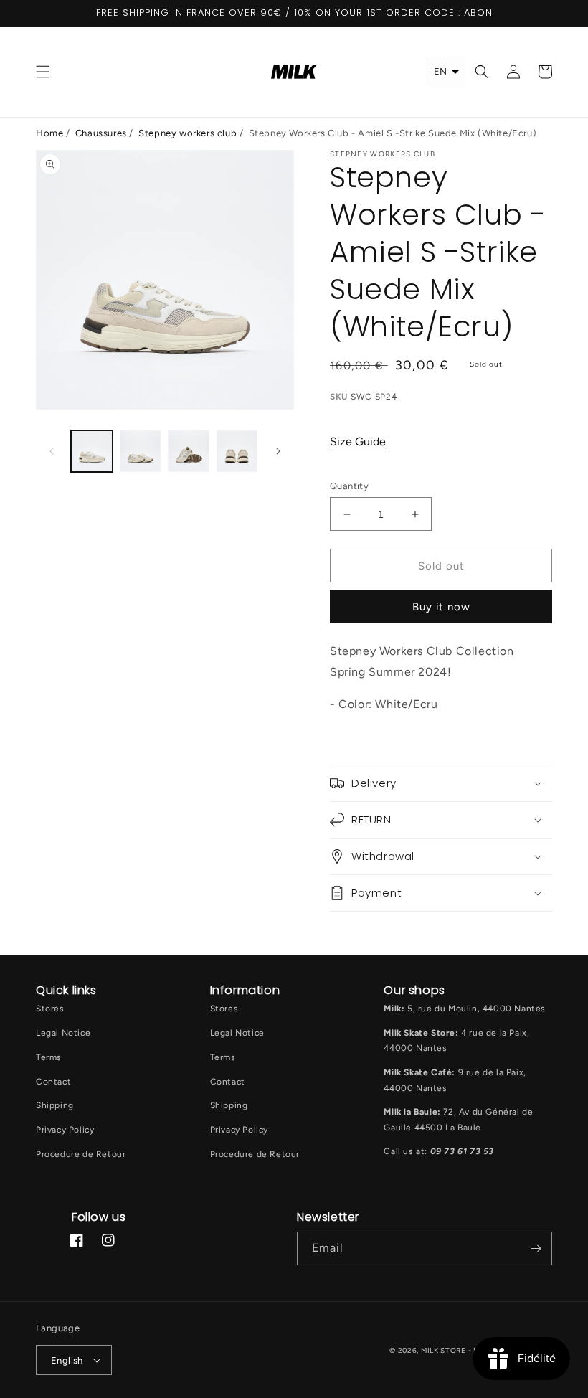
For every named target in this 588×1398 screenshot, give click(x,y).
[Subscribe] (535, 1248)
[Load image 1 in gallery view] (92, 451)
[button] (43, 72)
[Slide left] (51, 451)
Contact (53, 1082)
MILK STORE (444, 1350)
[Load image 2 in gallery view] (140, 451)
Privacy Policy (65, 1130)
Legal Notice (63, 1033)
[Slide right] (278, 451)
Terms (49, 1057)
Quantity (349, 486)
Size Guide (358, 441)
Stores (50, 1008)
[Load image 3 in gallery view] (188, 451)
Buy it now (441, 606)
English (67, 1360)
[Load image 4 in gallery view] (237, 451)
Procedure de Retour (80, 1154)
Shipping (55, 1105)
